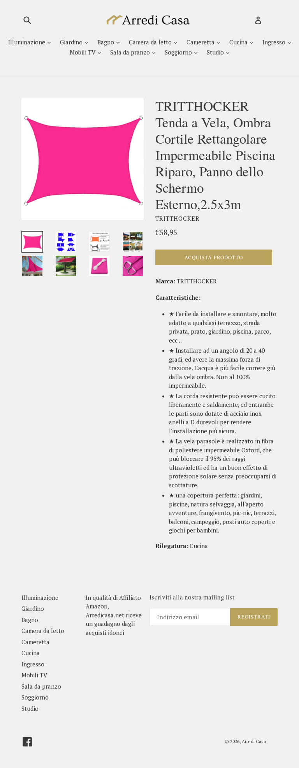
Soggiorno (179, 52)
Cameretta (201, 42)
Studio (216, 52)
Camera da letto (151, 42)
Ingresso (274, 42)
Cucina (239, 42)
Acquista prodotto (214, 257)
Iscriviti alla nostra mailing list (192, 597)
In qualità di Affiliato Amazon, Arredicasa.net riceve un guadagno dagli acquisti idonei (114, 615)
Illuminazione (27, 42)
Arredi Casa (254, 741)
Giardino (72, 42)
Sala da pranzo (130, 52)
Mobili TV (83, 52)
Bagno (106, 42)
